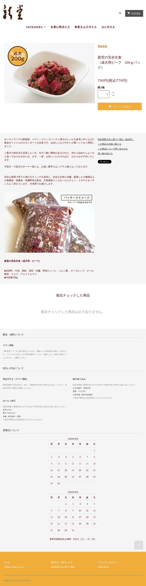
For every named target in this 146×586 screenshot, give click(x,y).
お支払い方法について (14, 567)
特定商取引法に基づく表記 (63, 567)
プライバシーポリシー (107, 562)
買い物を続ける (105, 153)
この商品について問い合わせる (113, 149)
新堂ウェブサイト (86, 26)
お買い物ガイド (60, 26)
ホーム (7, 562)
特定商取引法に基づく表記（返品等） (116, 139)
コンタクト (108, 26)
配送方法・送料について (62, 562)
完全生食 (102, 46)
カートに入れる (122, 106)
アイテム (136, 13)
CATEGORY (34, 26)
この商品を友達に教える (109, 144)
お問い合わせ (104, 567)
